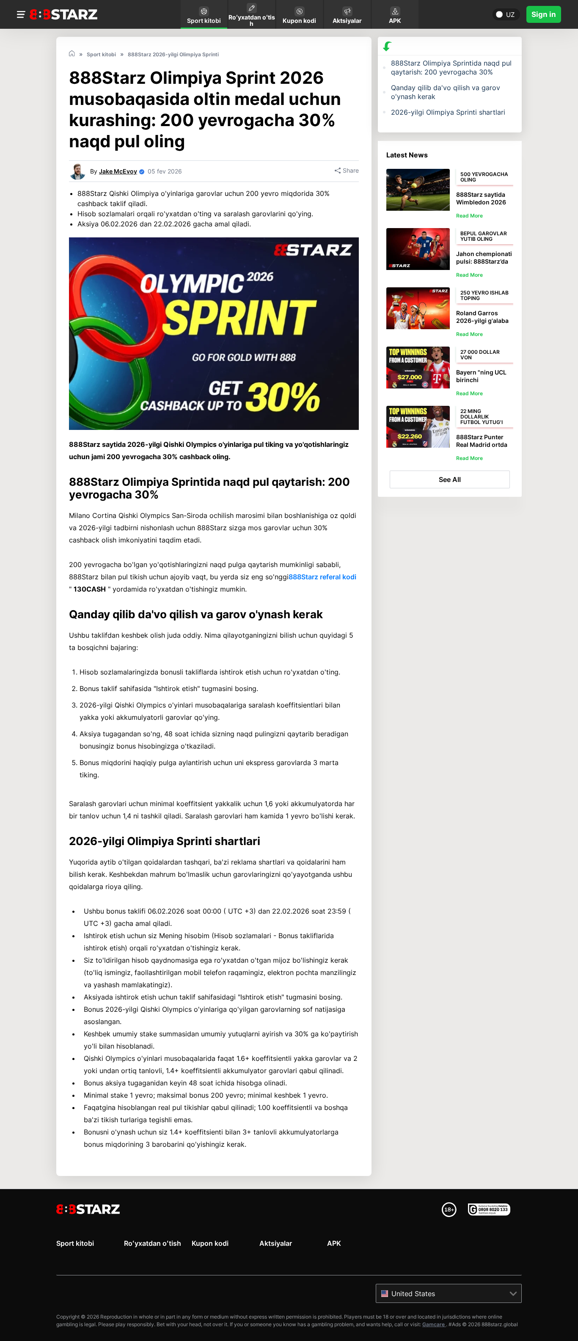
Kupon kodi (210, 1243)
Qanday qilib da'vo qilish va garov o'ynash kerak (445, 92)
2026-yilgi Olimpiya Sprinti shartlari (448, 112)
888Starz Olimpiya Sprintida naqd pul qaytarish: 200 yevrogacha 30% (451, 67)
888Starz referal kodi (322, 577)
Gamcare (434, 1324)
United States (413, 1293)
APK (334, 1243)
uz (510, 15)
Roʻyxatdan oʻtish (152, 1243)
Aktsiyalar (275, 1243)
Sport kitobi (75, 1243)
